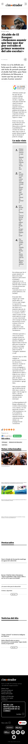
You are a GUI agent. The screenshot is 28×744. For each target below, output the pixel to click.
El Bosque (4, 442)
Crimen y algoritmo (6, 590)
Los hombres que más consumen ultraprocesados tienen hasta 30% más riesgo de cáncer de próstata (21, 187)
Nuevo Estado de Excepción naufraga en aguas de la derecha (13, 560)
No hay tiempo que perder (5, 466)
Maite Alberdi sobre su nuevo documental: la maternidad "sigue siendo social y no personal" (14, 642)
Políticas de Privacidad (6, 693)
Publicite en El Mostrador (7, 696)
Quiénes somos (5, 688)
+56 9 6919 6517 (5, 685)
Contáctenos (4, 699)
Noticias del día (9, 618)
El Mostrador (5, 59)
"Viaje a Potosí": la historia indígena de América (13, 635)
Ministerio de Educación (15, 442)
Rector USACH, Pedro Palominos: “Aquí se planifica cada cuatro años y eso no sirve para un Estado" (13, 576)
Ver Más (13, 594)
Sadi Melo (4, 445)
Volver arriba (4, 723)
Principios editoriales (6, 692)
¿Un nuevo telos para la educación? (11, 586)
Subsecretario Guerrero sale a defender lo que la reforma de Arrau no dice (21, 159)
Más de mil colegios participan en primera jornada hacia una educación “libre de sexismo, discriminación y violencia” (13, 500)
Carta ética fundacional (7, 690)
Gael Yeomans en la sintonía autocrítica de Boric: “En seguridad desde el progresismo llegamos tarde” (21, 221)
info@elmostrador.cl (13, 685)
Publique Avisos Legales (7, 698)
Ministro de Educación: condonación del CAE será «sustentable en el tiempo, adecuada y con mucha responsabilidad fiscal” (13, 517)
